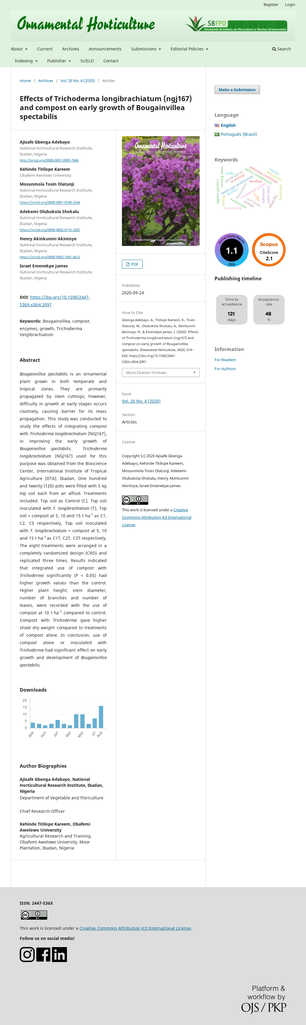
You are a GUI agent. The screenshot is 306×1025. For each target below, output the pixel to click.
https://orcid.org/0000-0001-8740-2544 (50, 203)
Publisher (57, 61)
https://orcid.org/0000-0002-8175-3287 (50, 230)
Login (290, 4)
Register (271, 4)
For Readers (225, 359)
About (17, 49)
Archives (70, 49)
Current (45, 49)
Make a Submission (237, 89)
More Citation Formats (146, 372)
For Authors (225, 368)
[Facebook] (43, 960)
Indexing (24, 61)
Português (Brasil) (239, 134)
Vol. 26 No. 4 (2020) (78, 80)
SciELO (87, 61)
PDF (134, 264)
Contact (111, 61)
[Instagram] (27, 960)
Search (283, 49)
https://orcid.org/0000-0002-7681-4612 (50, 257)
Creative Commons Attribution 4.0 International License (156, 517)
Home (25, 80)
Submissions (144, 49)
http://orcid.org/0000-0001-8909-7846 (49, 160)
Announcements (105, 49)
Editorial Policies (188, 49)
